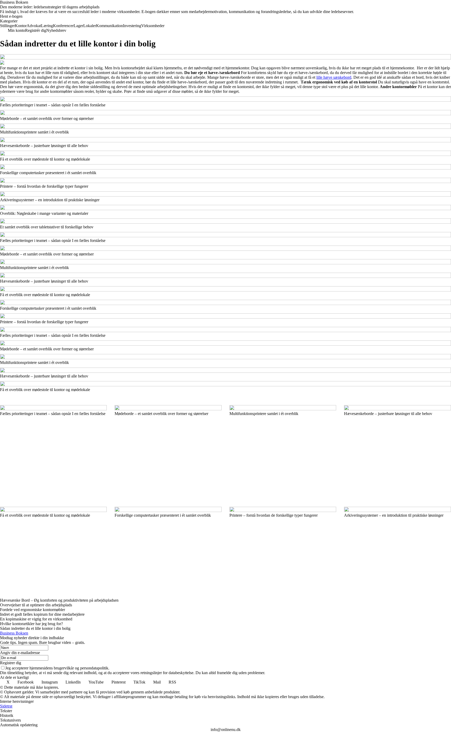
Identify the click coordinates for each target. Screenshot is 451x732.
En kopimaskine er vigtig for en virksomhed (36, 619)
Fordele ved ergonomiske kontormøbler (32, 609)
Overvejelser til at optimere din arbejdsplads (36, 605)
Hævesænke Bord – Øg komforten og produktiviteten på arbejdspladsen (59, 600)
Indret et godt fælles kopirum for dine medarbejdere (42, 614)
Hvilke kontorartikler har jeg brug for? (31, 623)
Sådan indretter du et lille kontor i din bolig (35, 628)
